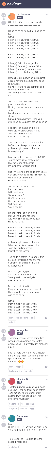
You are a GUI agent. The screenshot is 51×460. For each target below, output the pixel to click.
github (12, 322)
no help (28, 371)
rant (11, 318)
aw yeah (13, 408)
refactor (23, 408)
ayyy (32, 408)
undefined (14, 404)
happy (18, 367)
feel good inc (22, 318)
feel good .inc (15, 371)
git (32, 318)
